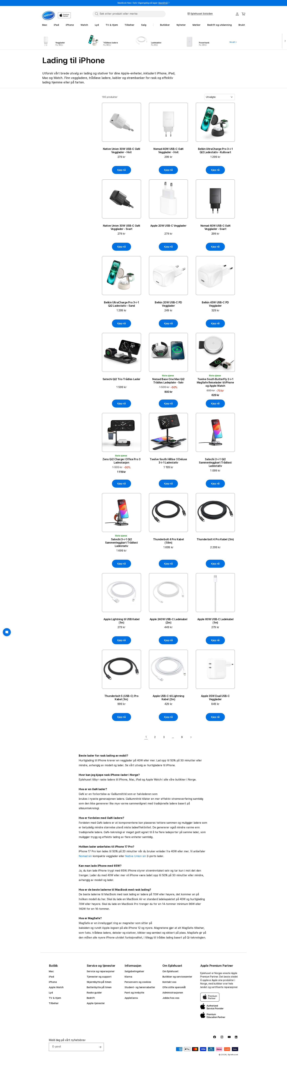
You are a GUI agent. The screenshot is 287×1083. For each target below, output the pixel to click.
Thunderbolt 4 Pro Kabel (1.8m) (168, 541)
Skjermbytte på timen (99, 982)
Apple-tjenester (96, 1003)
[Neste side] (190, 737)
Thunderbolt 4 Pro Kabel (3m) (215, 539)
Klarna (128, 976)
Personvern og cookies (138, 982)
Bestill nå (163, 3)
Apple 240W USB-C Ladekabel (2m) (168, 621)
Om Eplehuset (170, 971)
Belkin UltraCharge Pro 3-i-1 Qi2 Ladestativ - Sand (121, 304)
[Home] (48, 15)
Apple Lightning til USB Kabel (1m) (121, 621)
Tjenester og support (99, 976)
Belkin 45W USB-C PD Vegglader (215, 304)
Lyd (51, 992)
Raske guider (94, 992)
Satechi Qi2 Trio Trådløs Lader (121, 379)
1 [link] (146, 737)
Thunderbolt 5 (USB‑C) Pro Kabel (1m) (121, 697)
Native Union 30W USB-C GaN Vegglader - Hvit (121, 150)
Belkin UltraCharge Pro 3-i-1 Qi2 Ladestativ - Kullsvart (215, 150)
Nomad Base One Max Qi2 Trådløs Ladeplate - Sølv (168, 381)
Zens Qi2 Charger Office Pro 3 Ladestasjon (121, 461)
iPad (51, 976)
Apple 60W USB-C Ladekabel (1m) (215, 621)
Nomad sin (85, 856)
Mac (51, 971)
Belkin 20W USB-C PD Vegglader (168, 304)
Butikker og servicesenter (177, 976)
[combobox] (129, 14)
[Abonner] (100, 1047)
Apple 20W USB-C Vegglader (168, 225)
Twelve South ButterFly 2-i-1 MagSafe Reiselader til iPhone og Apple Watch (215, 382)
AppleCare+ (131, 998)
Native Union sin (135, 856)
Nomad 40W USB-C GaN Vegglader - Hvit (168, 150)
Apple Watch (56, 987)
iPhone (53, 982)
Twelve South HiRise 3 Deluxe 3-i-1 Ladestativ (168, 461)
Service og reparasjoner (101, 971)
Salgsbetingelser (134, 971)
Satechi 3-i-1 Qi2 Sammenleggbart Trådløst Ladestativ (121, 543)
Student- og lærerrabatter (140, 987)
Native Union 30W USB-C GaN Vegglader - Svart (121, 227)
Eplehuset (233, 1055)
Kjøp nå (121, 170)
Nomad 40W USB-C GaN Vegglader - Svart (215, 227)
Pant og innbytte (134, 992)
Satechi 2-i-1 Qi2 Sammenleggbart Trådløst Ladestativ (215, 462)
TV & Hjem (55, 998)
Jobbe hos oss (170, 998)
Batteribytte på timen (99, 987)
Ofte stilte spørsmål (174, 987)
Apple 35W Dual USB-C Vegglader (215, 697)
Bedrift (91, 998)
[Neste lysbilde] (284, 41)
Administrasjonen (172, 992)
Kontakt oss (169, 982)
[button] (243, 14)
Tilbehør (54, 1003)
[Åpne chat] (7, 632)
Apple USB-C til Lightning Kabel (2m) (168, 697)
